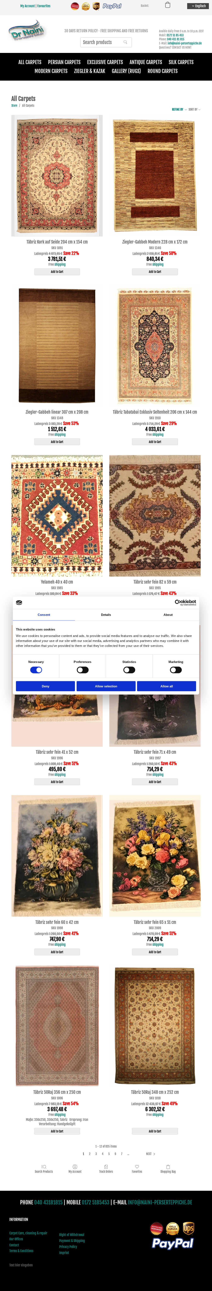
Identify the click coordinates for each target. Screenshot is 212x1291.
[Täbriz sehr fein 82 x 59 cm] (155, 516)
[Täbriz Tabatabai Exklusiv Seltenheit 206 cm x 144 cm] (155, 346)
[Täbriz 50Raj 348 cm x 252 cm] (155, 1026)
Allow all (166, 686)
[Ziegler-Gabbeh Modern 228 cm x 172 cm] (155, 175)
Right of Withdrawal (71, 1235)
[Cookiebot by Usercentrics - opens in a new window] (178, 603)
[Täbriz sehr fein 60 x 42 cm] (57, 856)
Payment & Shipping (72, 1241)
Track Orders (106, 1171)
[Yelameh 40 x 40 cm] (57, 516)
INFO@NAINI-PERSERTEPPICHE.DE (160, 1202)
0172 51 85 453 (175, 35)
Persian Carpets (64, 62)
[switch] (83, 669)
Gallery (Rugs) (126, 71)
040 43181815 (48, 1202)
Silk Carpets (181, 62)
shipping (60, 264)
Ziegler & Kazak (89, 71)
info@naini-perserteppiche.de (185, 43)
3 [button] (96, 1154)
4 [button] (102, 1154)
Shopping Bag (168, 1171)
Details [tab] (106, 614)
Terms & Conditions (21, 1251)
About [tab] (168, 614)
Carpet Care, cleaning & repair (28, 1233)
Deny (45, 686)
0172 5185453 (95, 1202)
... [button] (128, 1154)
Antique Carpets (146, 62)
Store (14, 105)
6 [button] (115, 1154)
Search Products (44, 1171)
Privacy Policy (68, 1247)
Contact (14, 1245)
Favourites (43, 6)
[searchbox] (106, 42)
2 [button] (89, 1154)
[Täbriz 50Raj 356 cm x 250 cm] (57, 1026)
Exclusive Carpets (105, 62)
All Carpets (29, 62)
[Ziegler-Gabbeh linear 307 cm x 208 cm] (57, 346)
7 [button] (121, 1154)
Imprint (64, 1253)
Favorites (137, 1171)
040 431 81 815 (175, 39)
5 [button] (109, 1154)
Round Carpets (163, 71)
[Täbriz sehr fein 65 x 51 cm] (155, 856)
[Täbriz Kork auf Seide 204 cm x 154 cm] (57, 175)
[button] (151, 1154)
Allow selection (106, 686)
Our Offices (16, 1239)
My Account (27, 6)
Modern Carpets (51, 71)
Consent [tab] (44, 614)
